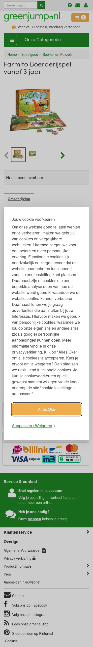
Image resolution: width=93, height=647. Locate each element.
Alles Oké (46, 409)
